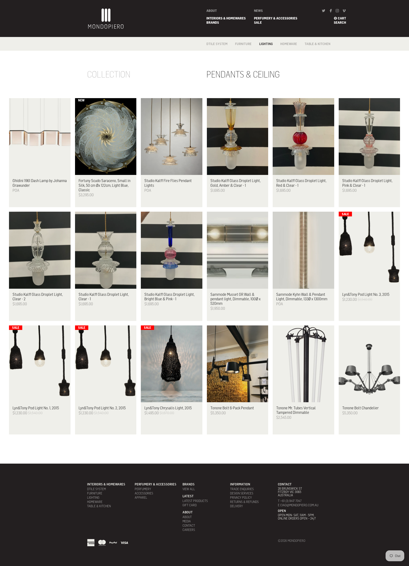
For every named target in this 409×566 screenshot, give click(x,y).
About (211, 10)
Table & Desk (268, 69)
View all (188, 489)
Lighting (266, 44)
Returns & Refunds (244, 501)
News (258, 10)
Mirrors (241, 65)
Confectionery (316, 63)
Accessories (144, 493)
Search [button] (340, 22)
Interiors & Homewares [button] (226, 18)
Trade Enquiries (242, 489)
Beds (238, 55)
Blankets (287, 65)
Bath (283, 55)
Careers (188, 529)
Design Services (241, 493)
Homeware (288, 44)
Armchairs (243, 50)
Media (186, 521)
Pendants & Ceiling (267, 57)
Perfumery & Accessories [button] (275, 18)
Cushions (242, 60)
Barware (287, 50)
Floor (263, 50)
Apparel (141, 497)
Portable (266, 63)
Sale (258, 22)
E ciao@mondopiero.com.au (298, 505)
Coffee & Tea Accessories (314, 51)
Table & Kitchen (317, 44)
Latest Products (195, 500)
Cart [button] (342, 18)
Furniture (243, 44)
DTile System (216, 44)
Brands (212, 22)
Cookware (312, 58)
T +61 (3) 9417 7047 (290, 500)
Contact (188, 525)
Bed (283, 60)
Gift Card (189, 505)
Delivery (236, 506)
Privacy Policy (241, 497)
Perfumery (143, 489)
